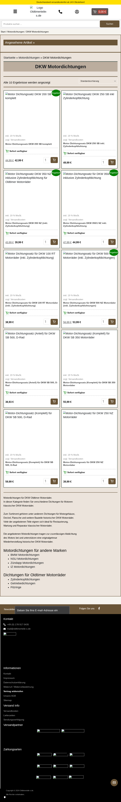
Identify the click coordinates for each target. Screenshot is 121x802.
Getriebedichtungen (23, 583)
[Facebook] (99, 608)
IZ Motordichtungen (23, 566)
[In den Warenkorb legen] (54, 160)
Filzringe (16, 587)
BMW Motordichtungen (25, 554)
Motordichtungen (15, 31)
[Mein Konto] (77, 12)
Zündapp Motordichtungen (27, 562)
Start (3, 31)
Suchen (109, 24)
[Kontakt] (114, 782)
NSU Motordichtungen (24, 558)
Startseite (9, 57)
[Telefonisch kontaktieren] (60, 12)
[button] (15, 11)
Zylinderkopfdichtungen (25, 579)
